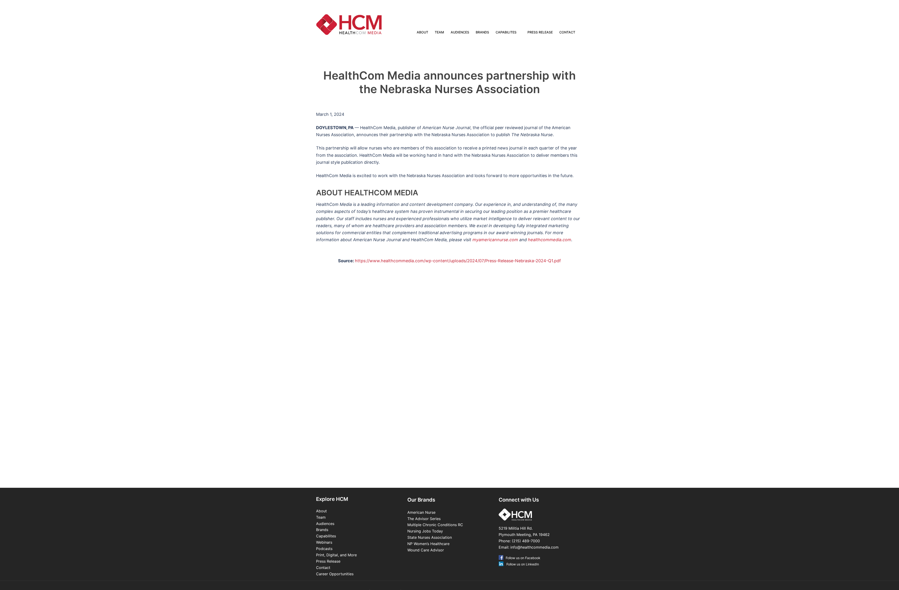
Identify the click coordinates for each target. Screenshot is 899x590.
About (422, 32)
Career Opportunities (335, 574)
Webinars (324, 542)
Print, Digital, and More (336, 555)
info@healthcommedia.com (534, 547)
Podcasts (324, 548)
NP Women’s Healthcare (428, 543)
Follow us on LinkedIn (522, 564)
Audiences (460, 32)
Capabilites (506, 32)
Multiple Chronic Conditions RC (435, 524)
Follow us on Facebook (523, 558)
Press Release (540, 32)
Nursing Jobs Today (425, 531)
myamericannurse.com (495, 239)
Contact (567, 32)
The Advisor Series (424, 518)
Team (439, 32)
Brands (482, 32)
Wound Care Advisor (426, 550)
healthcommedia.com (549, 239)
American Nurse (421, 512)
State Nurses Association (429, 537)
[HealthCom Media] (358, 24)
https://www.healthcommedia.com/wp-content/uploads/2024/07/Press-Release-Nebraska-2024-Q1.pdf (458, 260)
